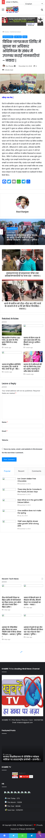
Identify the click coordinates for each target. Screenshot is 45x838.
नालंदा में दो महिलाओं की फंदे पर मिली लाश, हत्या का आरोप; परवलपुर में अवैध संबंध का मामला (33, 367)
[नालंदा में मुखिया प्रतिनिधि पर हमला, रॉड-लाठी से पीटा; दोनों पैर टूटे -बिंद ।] (12, 356)
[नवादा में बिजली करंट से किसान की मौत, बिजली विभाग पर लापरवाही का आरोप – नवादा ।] (33, 589)
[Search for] (42, 10)
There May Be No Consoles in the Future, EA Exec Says (30, 490)
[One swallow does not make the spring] (9, 513)
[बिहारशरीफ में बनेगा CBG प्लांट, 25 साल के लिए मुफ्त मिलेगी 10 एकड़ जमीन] (12, 329)
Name (5, 422)
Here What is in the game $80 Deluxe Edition (30, 501)
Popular (7, 471)
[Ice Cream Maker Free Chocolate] (9, 482)
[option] (22, 232)
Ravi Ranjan (10, 66)
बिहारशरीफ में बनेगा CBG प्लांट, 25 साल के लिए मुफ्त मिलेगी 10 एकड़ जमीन (11, 341)
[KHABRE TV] (12, 9)
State (25, 37)
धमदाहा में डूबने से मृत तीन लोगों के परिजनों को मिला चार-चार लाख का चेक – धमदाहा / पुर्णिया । (33, 630)
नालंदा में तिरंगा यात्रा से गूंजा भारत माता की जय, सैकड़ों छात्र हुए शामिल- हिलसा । (32, 341)
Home (6, 32)
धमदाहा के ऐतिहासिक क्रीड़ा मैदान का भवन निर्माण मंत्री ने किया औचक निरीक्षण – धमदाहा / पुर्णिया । (11, 632)
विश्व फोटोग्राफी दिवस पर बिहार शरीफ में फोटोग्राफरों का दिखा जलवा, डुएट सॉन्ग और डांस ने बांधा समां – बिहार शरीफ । (11, 602)
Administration (15, 32)
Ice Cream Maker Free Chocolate (27, 479)
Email (4, 431)
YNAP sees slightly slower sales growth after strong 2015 (28, 523)
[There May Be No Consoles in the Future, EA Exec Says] (9, 492)
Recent (21, 471)
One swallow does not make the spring (29, 511)
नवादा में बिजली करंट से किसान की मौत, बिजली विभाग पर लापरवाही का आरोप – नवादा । (32, 601)
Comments (36, 471)
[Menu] (3, 10)
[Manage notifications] (39, 833)
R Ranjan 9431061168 (27, 829)
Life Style (18, 37)
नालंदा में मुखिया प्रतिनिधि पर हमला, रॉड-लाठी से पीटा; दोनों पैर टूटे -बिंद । (11, 366)
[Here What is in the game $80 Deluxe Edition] (9, 503)
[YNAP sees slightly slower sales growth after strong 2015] (9, 524)
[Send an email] (14, 66)
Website (5, 440)
